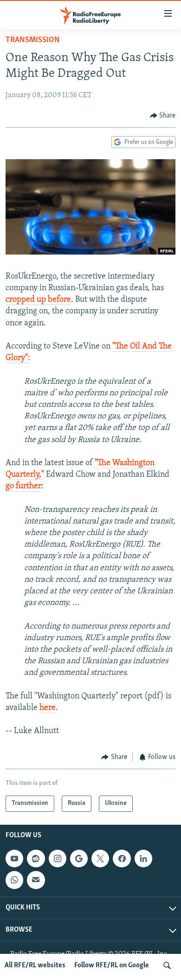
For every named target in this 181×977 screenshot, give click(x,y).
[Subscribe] (36, 880)
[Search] (167, 965)
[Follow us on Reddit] (36, 858)
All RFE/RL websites (35, 965)
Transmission (33, 40)
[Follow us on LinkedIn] (143, 858)
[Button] (163, 116)
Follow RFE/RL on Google (111, 965)
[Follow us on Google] (79, 858)
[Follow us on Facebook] (121, 858)
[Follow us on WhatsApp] (14, 880)
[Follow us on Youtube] (14, 858)
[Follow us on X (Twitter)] (100, 858)
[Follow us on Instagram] (57, 858)
